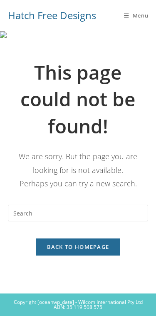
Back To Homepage (78, 247)
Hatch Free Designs (52, 15)
